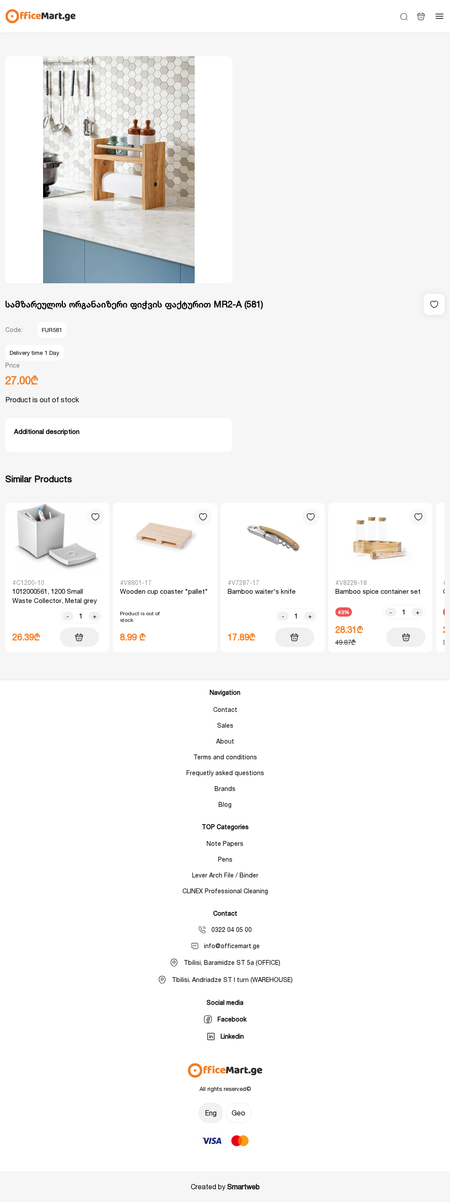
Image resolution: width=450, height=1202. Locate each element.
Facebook (232, 1019)
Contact (225, 709)
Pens (225, 859)
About (225, 741)
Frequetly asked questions (225, 772)
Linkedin (232, 1036)
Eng (211, 1112)
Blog (225, 804)
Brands (225, 788)
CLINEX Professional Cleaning (225, 891)
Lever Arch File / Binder (225, 875)
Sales (225, 725)
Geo (238, 1112)
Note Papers (225, 843)
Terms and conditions (225, 757)
